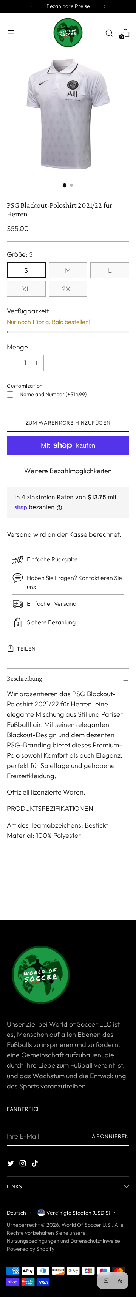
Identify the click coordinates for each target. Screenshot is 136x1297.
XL (26, 288)
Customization (25, 385)
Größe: (20, 254)
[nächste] (104, 6)
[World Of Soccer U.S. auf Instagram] (23, 1165)
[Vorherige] (32, 6)
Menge (17, 347)
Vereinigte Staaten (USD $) (78, 1212)
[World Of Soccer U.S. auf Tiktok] (35, 1165)
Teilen (26, 648)
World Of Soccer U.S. (87, 1224)
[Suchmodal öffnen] (109, 33)
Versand (19, 534)
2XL (68, 288)
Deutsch (16, 1212)
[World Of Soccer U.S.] (68, 33)
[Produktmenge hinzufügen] (14, 363)
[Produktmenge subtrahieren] (36, 363)
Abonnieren (110, 1136)
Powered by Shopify (30, 1248)
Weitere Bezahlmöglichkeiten (68, 470)
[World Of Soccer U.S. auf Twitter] (11, 1165)
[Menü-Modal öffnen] (11, 33)
